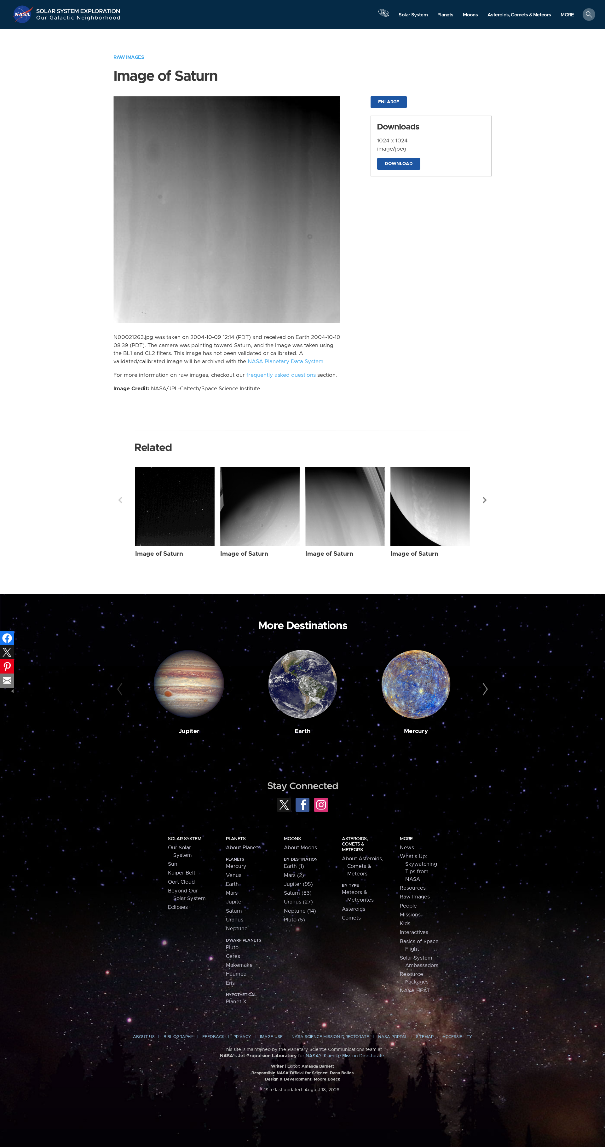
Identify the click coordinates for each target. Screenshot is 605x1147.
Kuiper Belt (181, 872)
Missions (410, 914)
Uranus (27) (298, 901)
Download (399, 164)
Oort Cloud (181, 882)
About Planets (243, 847)
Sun (172, 864)
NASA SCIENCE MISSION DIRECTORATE (330, 1037)
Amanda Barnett (318, 1066)
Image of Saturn (159, 554)
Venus (233, 875)
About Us (144, 1037)
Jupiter (189, 731)
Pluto (232, 947)
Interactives (414, 932)
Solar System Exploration (78, 9)
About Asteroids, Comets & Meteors (362, 866)
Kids (405, 923)
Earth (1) (294, 866)
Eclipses (178, 907)
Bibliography (178, 1037)
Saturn (234, 911)
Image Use (271, 1037)
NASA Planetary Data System (285, 361)
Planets (235, 838)
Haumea (236, 974)
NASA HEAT (415, 990)
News (407, 847)
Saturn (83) (298, 893)
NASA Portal (392, 1037)
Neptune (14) (300, 911)
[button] (567, 15)
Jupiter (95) (298, 884)
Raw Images (128, 57)
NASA (24, 14)
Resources (413, 888)
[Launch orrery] (383, 16)
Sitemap (425, 1037)
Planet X (236, 1001)
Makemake (239, 965)
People (408, 906)
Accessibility (457, 1037)
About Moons (300, 847)
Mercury (416, 731)
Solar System (184, 838)
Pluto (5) (294, 919)
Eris (230, 983)
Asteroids (353, 909)
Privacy (242, 1037)
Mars (232, 893)
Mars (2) (294, 875)
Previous (120, 500)
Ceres (233, 956)
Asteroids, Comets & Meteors (355, 844)
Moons (292, 838)
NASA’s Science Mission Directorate (345, 1056)
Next (485, 500)
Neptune (237, 928)
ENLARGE (388, 102)
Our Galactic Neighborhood (78, 19)
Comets (351, 917)
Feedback (213, 1037)
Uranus (234, 919)
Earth (303, 731)
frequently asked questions (281, 375)
